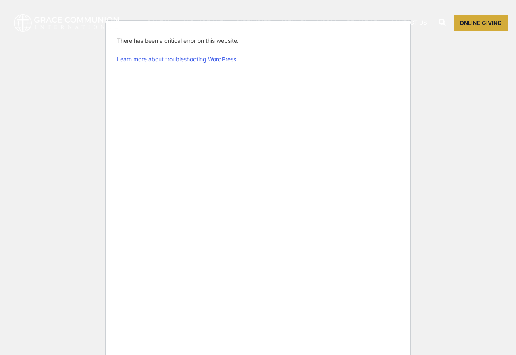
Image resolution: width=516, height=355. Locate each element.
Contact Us (408, 22)
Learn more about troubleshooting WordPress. (177, 59)
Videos (327, 22)
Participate (253, 22)
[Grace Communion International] (66, 23)
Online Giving (481, 22)
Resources (364, 22)
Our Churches (204, 22)
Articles (294, 22)
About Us (158, 22)
